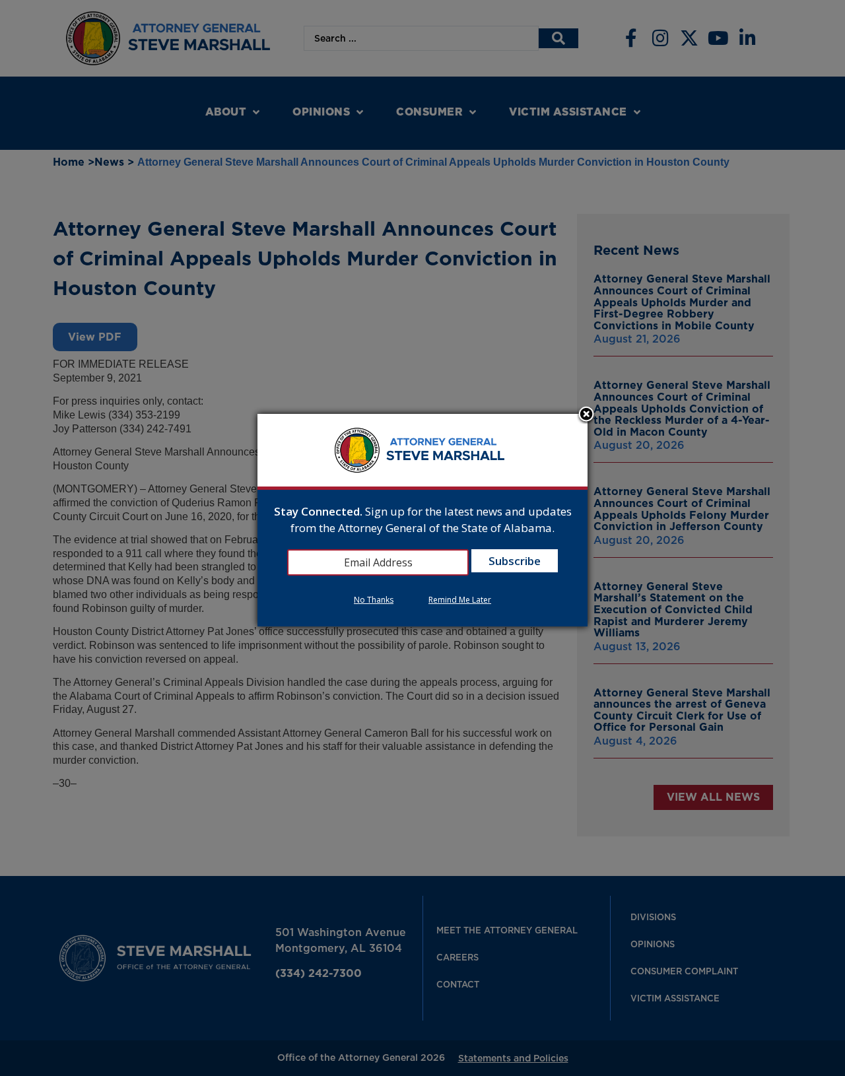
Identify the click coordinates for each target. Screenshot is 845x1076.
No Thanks (373, 599)
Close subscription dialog (586, 415)
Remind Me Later (459, 599)
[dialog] (422, 520)
